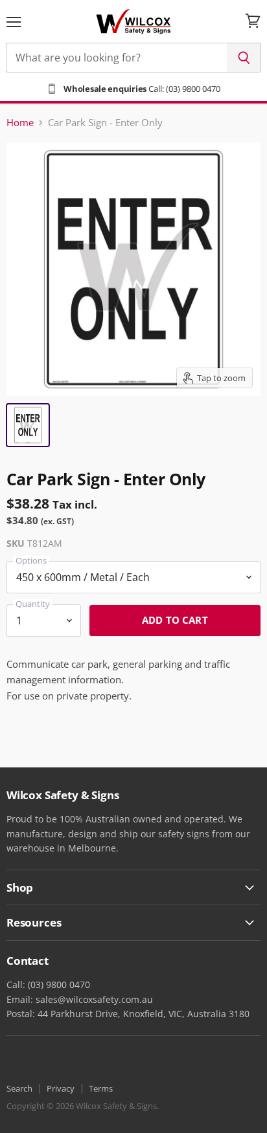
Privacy (61, 1088)
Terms (101, 1088)
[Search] (244, 57)
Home (20, 122)
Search (19, 1088)
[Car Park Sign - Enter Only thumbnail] (28, 425)
